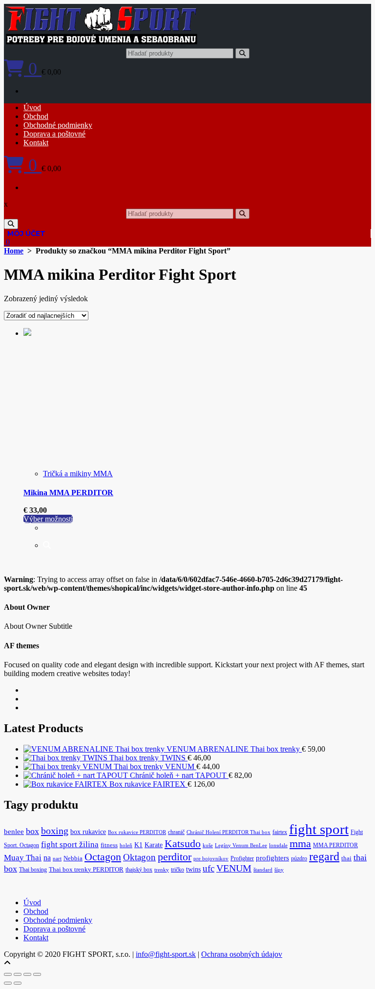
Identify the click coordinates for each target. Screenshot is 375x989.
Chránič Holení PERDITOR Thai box (229, 832)
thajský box (138, 869)
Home (13, 251)
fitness (109, 845)
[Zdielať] (27, 974)
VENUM (233, 868)
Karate (154, 845)
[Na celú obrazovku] (17, 974)
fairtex (279, 832)
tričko (177, 869)
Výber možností (48, 519)
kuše (208, 845)
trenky (161, 870)
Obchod (35, 116)
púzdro (299, 858)
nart (57, 858)
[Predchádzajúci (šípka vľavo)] (8, 983)
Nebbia (73, 858)
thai (346, 858)
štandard (262, 870)
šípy (279, 870)
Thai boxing (33, 869)
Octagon (102, 857)
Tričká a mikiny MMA (78, 473)
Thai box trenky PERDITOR (86, 869)
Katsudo (183, 843)
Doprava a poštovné (54, 134)
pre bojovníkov (211, 858)
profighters (272, 858)
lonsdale (278, 845)
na (47, 857)
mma (300, 844)
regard (324, 856)
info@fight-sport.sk (166, 954)
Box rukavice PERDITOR (137, 832)
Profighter (242, 858)
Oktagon (139, 857)
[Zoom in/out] (8, 974)
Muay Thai (23, 857)
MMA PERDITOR (335, 845)
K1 (138, 845)
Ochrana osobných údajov (241, 954)
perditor (174, 857)
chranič (176, 832)
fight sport (319, 829)
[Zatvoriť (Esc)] (37, 974)
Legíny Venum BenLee (241, 845)
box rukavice (88, 831)
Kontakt (35, 142)
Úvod (32, 107)
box (32, 831)
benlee (14, 831)
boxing (54, 830)
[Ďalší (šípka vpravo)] (17, 983)
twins (193, 869)
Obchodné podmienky (57, 125)
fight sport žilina (70, 844)
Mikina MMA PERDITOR (68, 492)
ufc (208, 868)
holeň (126, 845)
